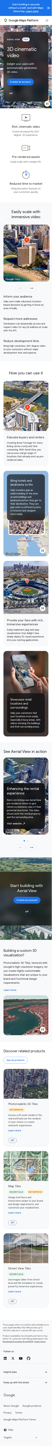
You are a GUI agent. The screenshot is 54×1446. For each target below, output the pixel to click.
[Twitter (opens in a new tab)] (13, 1358)
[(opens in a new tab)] (9, 1395)
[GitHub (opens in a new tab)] (28, 1358)
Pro (26, 39)
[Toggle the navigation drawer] (46, 20)
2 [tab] (27, 840)
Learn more (32, 11)
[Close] (48, 8)
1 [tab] (24, 840)
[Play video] (47, 104)
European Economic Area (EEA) (18, 1341)
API (14, 1140)
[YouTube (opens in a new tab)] (20, 1358)
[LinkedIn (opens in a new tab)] (5, 1358)
